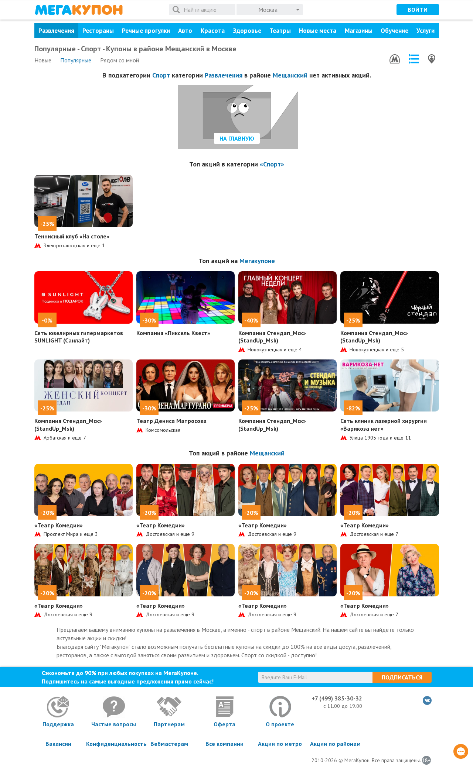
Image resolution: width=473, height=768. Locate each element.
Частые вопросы (113, 724)
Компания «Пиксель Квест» (173, 333)
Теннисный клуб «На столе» (71, 236)
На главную (237, 138)
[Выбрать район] (414, 58)
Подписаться (402, 677)
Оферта (224, 724)
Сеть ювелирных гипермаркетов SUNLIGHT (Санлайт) (78, 336)
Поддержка (58, 724)
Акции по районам (335, 743)
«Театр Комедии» (58, 525)
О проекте (280, 724)
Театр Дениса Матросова (171, 420)
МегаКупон (78, 10)
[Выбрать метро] (394, 58)
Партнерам (169, 724)
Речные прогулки (146, 31)
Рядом (119, 60)
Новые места (317, 31)
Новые (42, 60)
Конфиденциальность (114, 743)
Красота (213, 31)
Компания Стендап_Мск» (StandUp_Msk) (272, 336)
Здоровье (247, 31)
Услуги (425, 31)
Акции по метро (280, 743)
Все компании (224, 743)
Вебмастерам (169, 743)
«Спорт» (272, 164)
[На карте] (431, 58)
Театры (280, 31)
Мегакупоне (257, 260)
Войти (418, 9)
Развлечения (56, 31)
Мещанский (290, 75)
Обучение (394, 31)
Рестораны (98, 31)
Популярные (75, 60)
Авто (185, 31)
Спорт (161, 75)
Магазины (358, 31)
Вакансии (58, 743)
